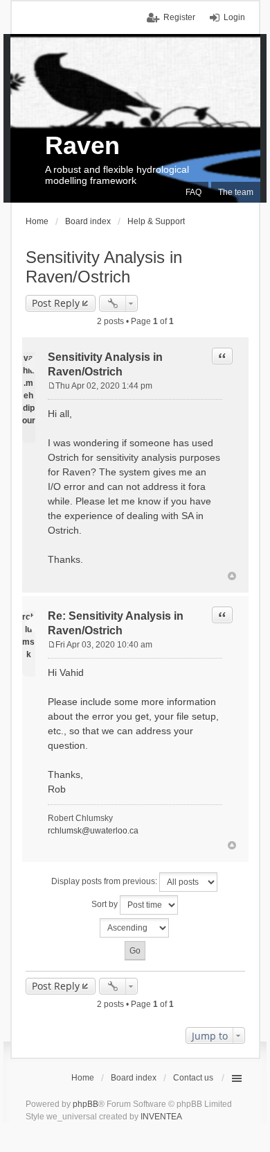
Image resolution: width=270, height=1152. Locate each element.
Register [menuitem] (179, 17)
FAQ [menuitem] (193, 192)
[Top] (232, 576)
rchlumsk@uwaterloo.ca (93, 831)
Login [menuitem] (234, 17)
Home (82, 1078)
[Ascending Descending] (135, 928)
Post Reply (56, 303)
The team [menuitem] (235, 192)
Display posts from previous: (105, 881)
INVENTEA (161, 1116)
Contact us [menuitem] (193, 1078)
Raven (82, 145)
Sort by (105, 904)
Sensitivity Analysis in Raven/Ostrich (104, 267)
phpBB (85, 1104)
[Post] (51, 386)
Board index (133, 1078)
